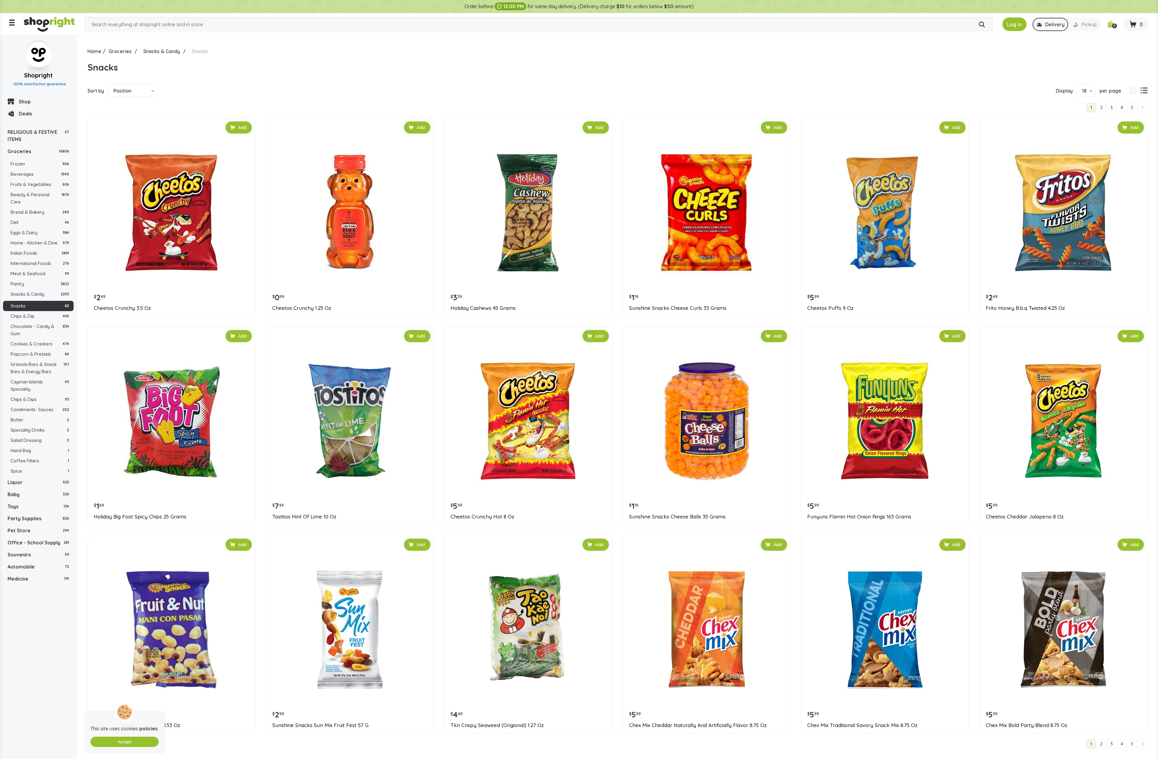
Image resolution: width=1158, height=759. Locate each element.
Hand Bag (40, 450)
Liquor (38, 482)
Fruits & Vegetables (40, 184)
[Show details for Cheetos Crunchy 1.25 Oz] (349, 212)
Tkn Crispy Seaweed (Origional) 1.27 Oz (497, 725)
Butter (40, 420)
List (1143, 91)
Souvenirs (38, 555)
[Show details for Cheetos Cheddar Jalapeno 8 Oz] (1063, 421)
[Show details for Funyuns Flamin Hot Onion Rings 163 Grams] (884, 421)
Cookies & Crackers (40, 344)
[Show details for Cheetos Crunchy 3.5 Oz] (171, 212)
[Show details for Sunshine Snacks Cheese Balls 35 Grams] (706, 421)
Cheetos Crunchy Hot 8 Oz (482, 517)
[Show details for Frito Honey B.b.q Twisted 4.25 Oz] (1063, 212)
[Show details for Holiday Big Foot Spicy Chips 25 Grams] (171, 421)
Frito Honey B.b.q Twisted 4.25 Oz (1025, 308)
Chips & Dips (40, 399)
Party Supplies (38, 518)
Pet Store (38, 531)
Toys (38, 506)
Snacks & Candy (40, 294)
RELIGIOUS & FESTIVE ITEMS (38, 135)
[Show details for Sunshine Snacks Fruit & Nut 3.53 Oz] (171, 629)
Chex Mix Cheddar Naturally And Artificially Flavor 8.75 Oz (698, 725)
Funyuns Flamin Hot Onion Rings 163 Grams (859, 517)
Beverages (40, 174)
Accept (124, 742)
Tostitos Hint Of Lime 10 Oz (304, 517)
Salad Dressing (40, 440)
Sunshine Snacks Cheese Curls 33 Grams (677, 308)
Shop (25, 102)
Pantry (40, 284)
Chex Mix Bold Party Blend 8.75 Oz (1026, 725)
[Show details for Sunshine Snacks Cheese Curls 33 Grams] (706, 212)
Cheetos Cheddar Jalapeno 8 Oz (1025, 517)
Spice (40, 471)
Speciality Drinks (40, 430)
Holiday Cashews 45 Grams (483, 308)
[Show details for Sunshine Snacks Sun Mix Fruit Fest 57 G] (349, 629)
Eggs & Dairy (40, 232)
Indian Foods (40, 253)
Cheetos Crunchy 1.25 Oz (301, 308)
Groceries (38, 151)
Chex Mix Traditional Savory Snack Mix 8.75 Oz (862, 725)
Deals (25, 114)
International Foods (40, 263)
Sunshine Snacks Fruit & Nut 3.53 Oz (137, 725)
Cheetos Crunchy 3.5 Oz (122, 308)
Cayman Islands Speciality (40, 385)
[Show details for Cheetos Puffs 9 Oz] (884, 212)
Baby (38, 494)
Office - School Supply (38, 543)
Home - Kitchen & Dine (40, 243)
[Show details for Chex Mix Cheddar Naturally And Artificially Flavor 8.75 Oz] (706, 629)
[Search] (982, 25)
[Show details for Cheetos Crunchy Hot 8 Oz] (528, 421)
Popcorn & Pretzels (40, 354)
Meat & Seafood (40, 273)
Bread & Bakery (40, 212)
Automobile (38, 567)
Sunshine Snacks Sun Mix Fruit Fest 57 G (320, 725)
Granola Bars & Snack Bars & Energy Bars (40, 367)
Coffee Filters (40, 461)
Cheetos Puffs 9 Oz (830, 308)
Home (94, 51)
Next (1142, 107)
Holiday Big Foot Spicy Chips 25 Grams (140, 517)
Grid (1133, 91)
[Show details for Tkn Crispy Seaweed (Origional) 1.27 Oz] (528, 629)
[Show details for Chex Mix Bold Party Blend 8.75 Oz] (1063, 629)
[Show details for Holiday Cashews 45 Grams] (528, 212)
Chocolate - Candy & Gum (40, 329)
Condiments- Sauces (40, 409)
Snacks (40, 306)
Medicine (38, 579)
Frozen (40, 164)
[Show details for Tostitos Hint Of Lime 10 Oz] (349, 421)
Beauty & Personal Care (40, 198)
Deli (40, 222)
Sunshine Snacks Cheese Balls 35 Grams (677, 517)
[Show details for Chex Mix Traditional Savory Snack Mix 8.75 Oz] (884, 629)
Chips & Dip (40, 316)
